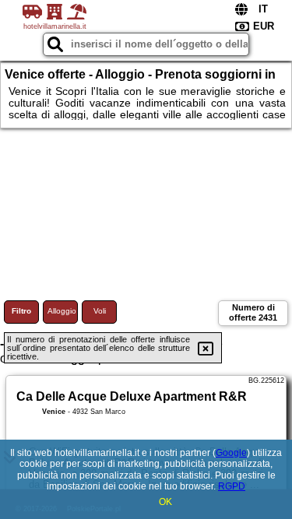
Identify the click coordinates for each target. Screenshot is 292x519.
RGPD (231, 486)
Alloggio (61, 311)
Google (231, 452)
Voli (99, 311)
